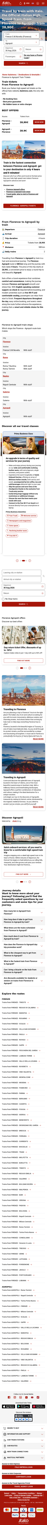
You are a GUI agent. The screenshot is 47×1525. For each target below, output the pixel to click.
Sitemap (39, 1493)
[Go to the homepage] (6, 3)
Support (6, 1493)
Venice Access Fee (24, 1500)
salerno (6, 392)
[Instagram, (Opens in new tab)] (14, 1397)
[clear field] (36, 35)
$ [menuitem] (26, 3)
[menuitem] (20, 3)
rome (5, 357)
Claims (13, 1493)
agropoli (6, 408)
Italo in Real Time (14, 1497)
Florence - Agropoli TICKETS (23, 206)
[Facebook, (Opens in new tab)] (9, 1397)
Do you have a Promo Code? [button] (33, 56)
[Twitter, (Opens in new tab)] (26, 1397)
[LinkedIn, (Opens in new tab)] (20, 1397)
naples (6, 376)
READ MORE (38, 739)
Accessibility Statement (30, 1497)
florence (6, 342)
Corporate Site (37, 1495)
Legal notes (8, 1495)
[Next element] (29, 560)
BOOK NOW (40, 122)
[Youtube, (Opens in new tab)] (32, 1397)
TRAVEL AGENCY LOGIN (27, 1487)
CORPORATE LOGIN (28, 1477)
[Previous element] (17, 560)
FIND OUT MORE (30, 661)
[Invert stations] (41, 38)
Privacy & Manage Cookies (22, 1495)
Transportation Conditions (26, 1493)
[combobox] (20, 36)
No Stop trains (11, 599)
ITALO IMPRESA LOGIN (27, 1467)
